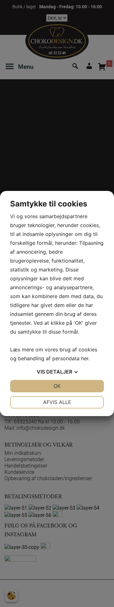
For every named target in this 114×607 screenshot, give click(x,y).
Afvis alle (57, 402)
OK (57, 386)
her (84, 358)
